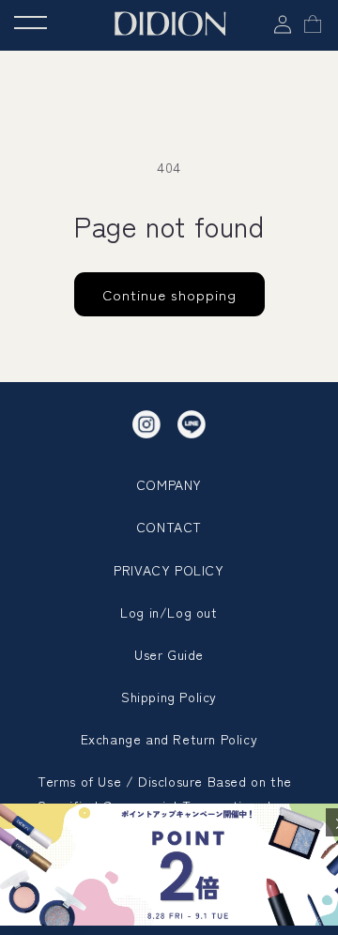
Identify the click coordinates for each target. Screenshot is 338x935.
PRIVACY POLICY (168, 569)
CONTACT (169, 526)
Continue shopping (169, 294)
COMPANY (169, 484)
